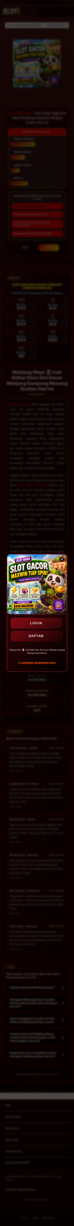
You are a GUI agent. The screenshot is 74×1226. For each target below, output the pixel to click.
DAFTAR (36, 636)
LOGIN (36, 623)
